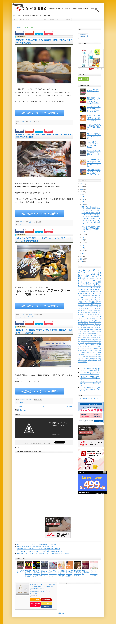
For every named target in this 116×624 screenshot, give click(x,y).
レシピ (95, 354)
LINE (83, 310)
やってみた (81, 286)
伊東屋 (92, 301)
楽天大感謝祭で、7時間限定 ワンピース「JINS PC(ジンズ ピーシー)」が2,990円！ (94, 100)
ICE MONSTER (93, 308)
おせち (22, 317)
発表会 (85, 360)
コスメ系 (82, 343)
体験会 (21, 402)
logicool (93, 337)
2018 (81, 189)
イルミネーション (95, 278)
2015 (81, 256)
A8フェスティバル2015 (84, 331)
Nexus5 (80, 295)
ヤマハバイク (92, 291)
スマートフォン (97, 346)
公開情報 (95, 356)
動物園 (84, 327)
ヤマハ (87, 278)
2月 (83, 250)
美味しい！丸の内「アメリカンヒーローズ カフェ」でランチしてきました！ (94, 135)
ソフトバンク (81, 348)
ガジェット (88, 286)
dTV (100, 335)
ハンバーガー (83, 350)
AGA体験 (87, 305)
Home (18, 27)
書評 (96, 358)
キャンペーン (90, 289)
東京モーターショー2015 (90, 293)
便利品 (91, 356)
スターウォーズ (28, 317)
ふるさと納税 (95, 339)
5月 (83, 242)
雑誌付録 (98, 329)
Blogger (61, 613)
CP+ (100, 305)
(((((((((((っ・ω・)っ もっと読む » (39, 112)
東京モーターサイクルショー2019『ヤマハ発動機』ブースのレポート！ (94, 153)
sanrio (82, 274)
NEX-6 (84, 333)
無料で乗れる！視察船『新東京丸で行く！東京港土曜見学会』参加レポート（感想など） (91, 228)
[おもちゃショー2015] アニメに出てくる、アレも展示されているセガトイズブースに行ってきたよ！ (53, 574)
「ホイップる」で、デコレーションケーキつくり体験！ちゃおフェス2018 (39, 551)
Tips (86, 312)
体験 (81, 289)
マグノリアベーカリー (88, 324)
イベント (83, 272)
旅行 (81, 293)
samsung (97, 337)
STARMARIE (93, 333)
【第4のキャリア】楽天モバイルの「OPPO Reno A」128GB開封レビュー (90, 377)
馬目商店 (85, 362)
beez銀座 (85, 295)
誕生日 (95, 360)
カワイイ (96, 341)
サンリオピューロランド (89, 276)
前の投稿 (70, 407)
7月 (83, 237)
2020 (82, 184)
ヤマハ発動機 (90, 274)
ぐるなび (83, 339)
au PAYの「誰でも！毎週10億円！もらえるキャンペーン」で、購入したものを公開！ (94, 118)
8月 (83, 234)
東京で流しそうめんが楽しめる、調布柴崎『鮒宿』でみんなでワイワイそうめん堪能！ (91, 208)
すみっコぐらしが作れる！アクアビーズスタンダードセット (35, 546)
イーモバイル (91, 288)
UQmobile (90, 312)
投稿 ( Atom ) (22, 410)
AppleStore (98, 331)
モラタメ (90, 352)
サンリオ (59, 19)
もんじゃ (92, 314)
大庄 (82, 358)
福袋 (89, 360)
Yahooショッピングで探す (35, 604)
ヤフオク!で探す (46, 603)
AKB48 (91, 305)
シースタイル (90, 344)
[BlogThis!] (36, 121)
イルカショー (88, 316)
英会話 (92, 360)
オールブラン (88, 297)
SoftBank (98, 333)
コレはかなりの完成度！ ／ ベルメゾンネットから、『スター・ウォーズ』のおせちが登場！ (91, 221)
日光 (91, 358)
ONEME (88, 333)
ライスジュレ (84, 354)
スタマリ (82, 346)
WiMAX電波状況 (92, 335)
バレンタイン (90, 350)
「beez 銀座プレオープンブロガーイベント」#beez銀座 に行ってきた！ (94, 144)
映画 (97, 291)
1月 (83, 253)
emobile (80, 314)
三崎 (81, 327)
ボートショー (84, 352)
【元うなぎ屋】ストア (26, 19)
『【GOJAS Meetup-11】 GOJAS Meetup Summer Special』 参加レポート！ (90, 389)
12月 (83, 197)
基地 (79, 358)
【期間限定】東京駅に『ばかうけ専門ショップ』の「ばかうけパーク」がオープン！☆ (93, 172)
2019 (81, 186)
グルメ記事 (67, 19)
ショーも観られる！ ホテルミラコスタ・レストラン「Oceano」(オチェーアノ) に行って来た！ (94, 163)
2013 (81, 261)
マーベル (97, 324)
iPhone (80, 284)
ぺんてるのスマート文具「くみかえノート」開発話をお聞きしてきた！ (38, 549)
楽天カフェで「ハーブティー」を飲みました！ (85, 572)
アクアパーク (84, 341)
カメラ (94, 297)
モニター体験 (86, 301)
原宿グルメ (97, 284)
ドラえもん (95, 348)
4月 (83, 245)
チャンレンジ (88, 348)
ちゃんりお (88, 339)
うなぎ (85, 289)
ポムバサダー (84, 322)
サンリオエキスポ (93, 318)
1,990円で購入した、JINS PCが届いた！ (93, 90)
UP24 (85, 335)
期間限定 (83, 329)
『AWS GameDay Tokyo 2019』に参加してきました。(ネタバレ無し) (90, 383)
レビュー (82, 270)
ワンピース (88, 282)
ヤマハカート (86, 326)
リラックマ (91, 354)
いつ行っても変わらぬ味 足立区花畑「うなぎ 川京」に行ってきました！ (94, 127)
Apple (93, 331)
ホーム (15, 19)
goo (84, 314)
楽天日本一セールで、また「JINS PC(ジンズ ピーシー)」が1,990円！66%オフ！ (93, 109)
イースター (81, 297)
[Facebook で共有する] (40, 121)
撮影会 (96, 327)
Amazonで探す (35, 599)
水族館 (99, 358)
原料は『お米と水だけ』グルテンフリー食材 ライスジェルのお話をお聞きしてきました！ (44, 553)
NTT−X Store (88, 310)
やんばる (97, 314)
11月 (83, 199)
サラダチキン (84, 318)
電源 (93, 303)
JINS (94, 282)
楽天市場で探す (46, 599)
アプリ (99, 295)
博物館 (99, 356)
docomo (80, 337)
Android (96, 305)
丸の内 (87, 356)
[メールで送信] (34, 121)
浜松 (100, 293)
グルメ (21, 124)
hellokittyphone (92, 295)
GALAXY (80, 333)
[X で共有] (38, 121)
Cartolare (80, 307)
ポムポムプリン (93, 322)
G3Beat (95, 307)
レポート (95, 286)
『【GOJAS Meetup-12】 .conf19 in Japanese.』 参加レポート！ (90, 373)
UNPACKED (81, 335)
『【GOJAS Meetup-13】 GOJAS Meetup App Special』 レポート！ (90, 369)
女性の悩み (86, 358)
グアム (98, 316)
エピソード (91, 341)
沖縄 (87, 329)
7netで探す (46, 606)
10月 (83, 202)
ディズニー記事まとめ (49, 19)
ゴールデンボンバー (84, 280)
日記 (93, 358)
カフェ (94, 316)
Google (86, 308)
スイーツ (97, 289)
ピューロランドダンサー (88, 299)
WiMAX (96, 312)
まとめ (87, 314)
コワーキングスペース (90, 343)
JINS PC (98, 282)
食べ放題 (80, 362)
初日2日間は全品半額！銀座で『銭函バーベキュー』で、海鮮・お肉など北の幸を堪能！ (91, 214)
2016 (81, 194)
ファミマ (96, 350)
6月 (83, 240)
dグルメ (84, 337)
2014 (81, 259)
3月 (83, 248)
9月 (83, 205)
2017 (81, 192)
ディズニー (37, 19)
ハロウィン (94, 280)
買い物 (99, 360)
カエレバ (36, 595)
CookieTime (88, 307)
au (98, 335)
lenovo (88, 337)
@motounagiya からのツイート (88, 398)
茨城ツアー (92, 329)
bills (100, 312)
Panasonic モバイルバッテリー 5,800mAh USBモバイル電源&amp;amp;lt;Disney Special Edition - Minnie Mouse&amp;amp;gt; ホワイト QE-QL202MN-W (42, 588)
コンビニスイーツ (88, 284)
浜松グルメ (81, 360)
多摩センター (90, 327)
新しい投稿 (18, 407)
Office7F (94, 310)
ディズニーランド (88, 320)
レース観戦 (82, 356)
